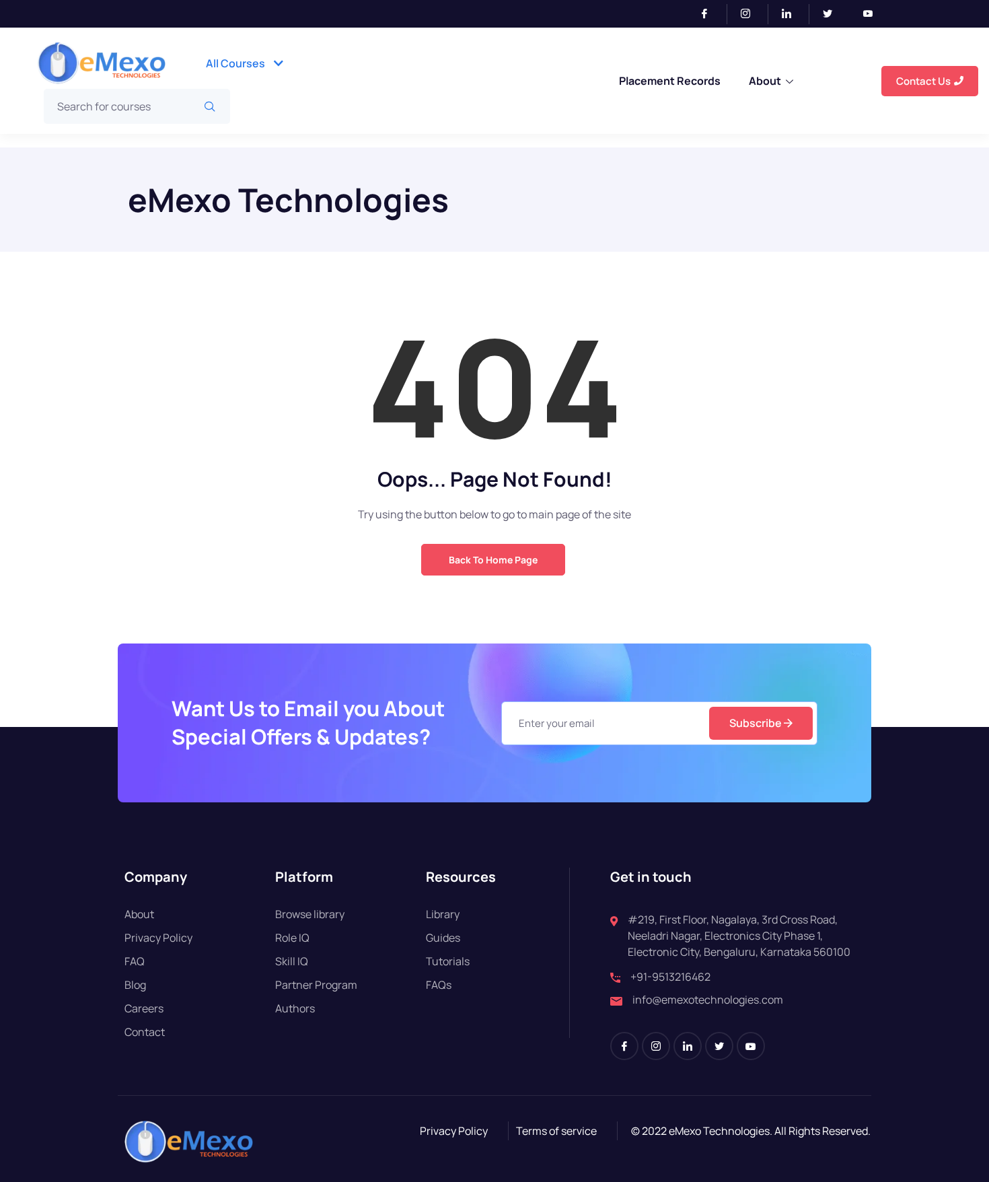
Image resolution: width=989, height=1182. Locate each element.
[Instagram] (751, 14)
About (765, 80)
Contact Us (923, 81)
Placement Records (670, 80)
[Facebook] (710, 14)
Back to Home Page (493, 559)
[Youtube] (873, 14)
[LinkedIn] (792, 14)
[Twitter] (833, 14)
